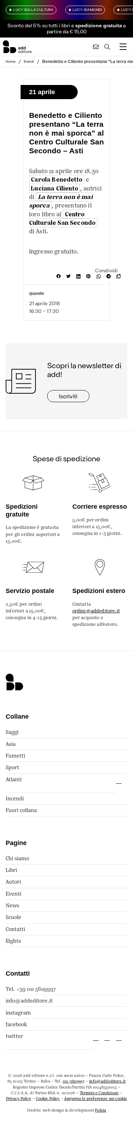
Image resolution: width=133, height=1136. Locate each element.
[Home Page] (17, 47)
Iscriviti (68, 396)
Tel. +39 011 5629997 (31, 989)
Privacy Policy (18, 1098)
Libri (11, 870)
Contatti (15, 929)
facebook (16, 1024)
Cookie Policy (48, 1098)
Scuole (13, 917)
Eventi (29, 61)
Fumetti (15, 755)
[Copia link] (119, 276)
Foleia (100, 1110)
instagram (18, 1012)
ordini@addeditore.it (96, 610)
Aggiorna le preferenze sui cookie (95, 1098)
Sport (12, 767)
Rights (13, 940)
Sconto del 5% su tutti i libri (38, 25)
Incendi (15, 798)
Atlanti (14, 779)
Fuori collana (21, 810)
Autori (13, 881)
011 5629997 (73, 1081)
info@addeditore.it (29, 1000)
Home (11, 61)
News (12, 905)
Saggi (12, 732)
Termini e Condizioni (99, 1093)
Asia (11, 744)
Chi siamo (17, 858)
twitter (14, 1036)
